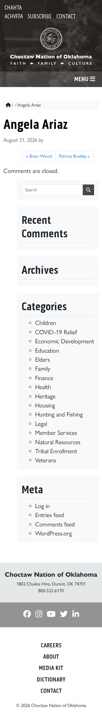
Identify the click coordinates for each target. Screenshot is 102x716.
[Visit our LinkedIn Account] (75, 614)
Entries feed (49, 514)
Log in (42, 505)
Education (47, 350)
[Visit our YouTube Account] (51, 614)
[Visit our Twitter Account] (64, 614)
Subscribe (39, 16)
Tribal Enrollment (56, 451)
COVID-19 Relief (56, 332)
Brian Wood (40, 156)
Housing (45, 405)
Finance (44, 377)
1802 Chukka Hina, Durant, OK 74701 (51, 584)
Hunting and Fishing (59, 414)
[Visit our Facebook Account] (27, 614)
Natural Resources (57, 442)
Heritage (45, 396)
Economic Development (64, 341)
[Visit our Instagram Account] (38, 614)
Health (43, 386)
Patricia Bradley (72, 156)
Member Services (56, 432)
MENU (82, 79)
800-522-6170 (51, 590)
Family (42, 368)
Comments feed (55, 524)
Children (45, 322)
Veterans (45, 460)
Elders (42, 359)
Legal (41, 423)
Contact (66, 16)
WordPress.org (53, 533)
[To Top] (89, 701)
